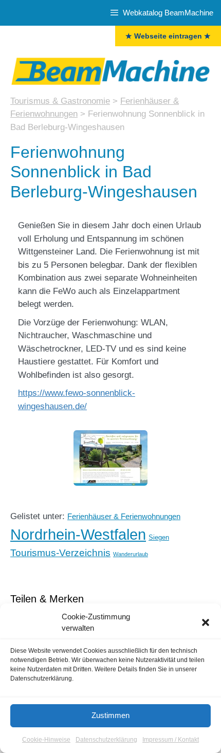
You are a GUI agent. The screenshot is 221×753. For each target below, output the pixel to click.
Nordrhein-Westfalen (78, 534)
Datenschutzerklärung (106, 739)
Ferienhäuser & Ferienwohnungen (123, 516)
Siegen (159, 537)
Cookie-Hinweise (46, 739)
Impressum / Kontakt (170, 739)
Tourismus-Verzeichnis (60, 552)
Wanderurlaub (130, 554)
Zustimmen (110, 715)
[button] (205, 622)
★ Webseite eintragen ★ (168, 36)
